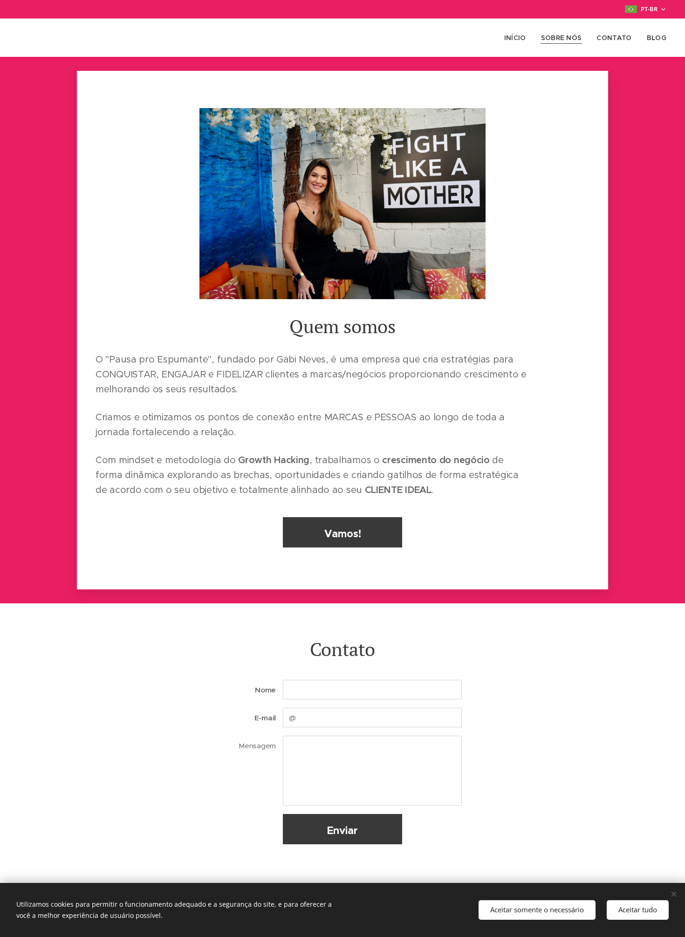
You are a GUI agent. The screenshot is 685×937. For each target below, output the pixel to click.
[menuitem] (518, 37)
